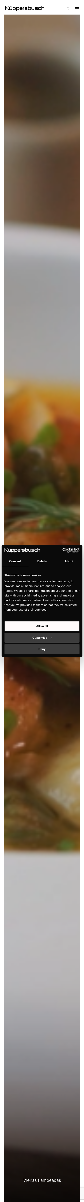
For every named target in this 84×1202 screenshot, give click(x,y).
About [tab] (69, 561)
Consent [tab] (15, 561)
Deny (42, 649)
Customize (39, 637)
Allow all (42, 626)
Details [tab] (42, 561)
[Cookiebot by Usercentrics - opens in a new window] (62, 550)
